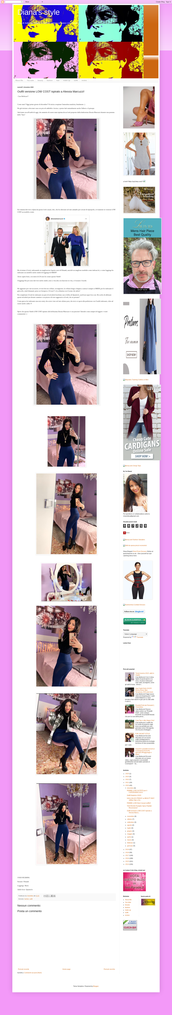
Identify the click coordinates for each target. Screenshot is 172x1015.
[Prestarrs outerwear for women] (142, 374)
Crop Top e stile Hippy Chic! (144, 720)
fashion (50, 80)
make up (66, 80)
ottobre (129, 819)
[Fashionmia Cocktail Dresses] (134, 605)
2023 (127, 776)
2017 (127, 855)
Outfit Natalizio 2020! (134, 795)
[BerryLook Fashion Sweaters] (134, 540)
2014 (127, 864)
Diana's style (38, 12)
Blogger (95, 986)
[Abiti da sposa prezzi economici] (135, 545)
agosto (129, 825)
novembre (130, 816)
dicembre (130, 788)
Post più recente (23, 969)
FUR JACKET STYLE (142, 734)
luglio (129, 828)
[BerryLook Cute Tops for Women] (132, 466)
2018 (127, 852)
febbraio (130, 843)
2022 (127, 779)
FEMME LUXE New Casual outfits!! (139, 803)
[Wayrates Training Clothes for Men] (135, 380)
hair (57, 80)
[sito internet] (134, 891)
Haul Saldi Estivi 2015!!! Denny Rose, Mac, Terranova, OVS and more (144, 690)
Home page (66, 969)
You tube (30, 80)
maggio (130, 834)
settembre (130, 822)
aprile (129, 837)
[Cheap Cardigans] (142, 460)
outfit (76, 80)
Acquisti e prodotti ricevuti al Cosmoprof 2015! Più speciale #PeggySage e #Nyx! (144, 751)
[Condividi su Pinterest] (54, 896)
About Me (19, 80)
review (84, 80)
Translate (140, 637)
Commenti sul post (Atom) (33, 973)
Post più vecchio (109, 969)
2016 (127, 858)
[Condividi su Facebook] (52, 896)
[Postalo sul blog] (47, 896)
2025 (127, 774)
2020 (127, 785)
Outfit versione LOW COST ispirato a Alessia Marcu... (139, 811)
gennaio (130, 846)
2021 (127, 782)
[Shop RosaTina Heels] (139, 107)
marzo (129, 840)
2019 (127, 849)
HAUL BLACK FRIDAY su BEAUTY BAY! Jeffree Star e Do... (140, 799)
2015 (127, 861)
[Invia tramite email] (45, 896)
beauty (40, 80)
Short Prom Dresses (140, 551)
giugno (129, 831)
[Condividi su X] (49, 896)
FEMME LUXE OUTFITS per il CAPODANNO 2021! (137, 791)
